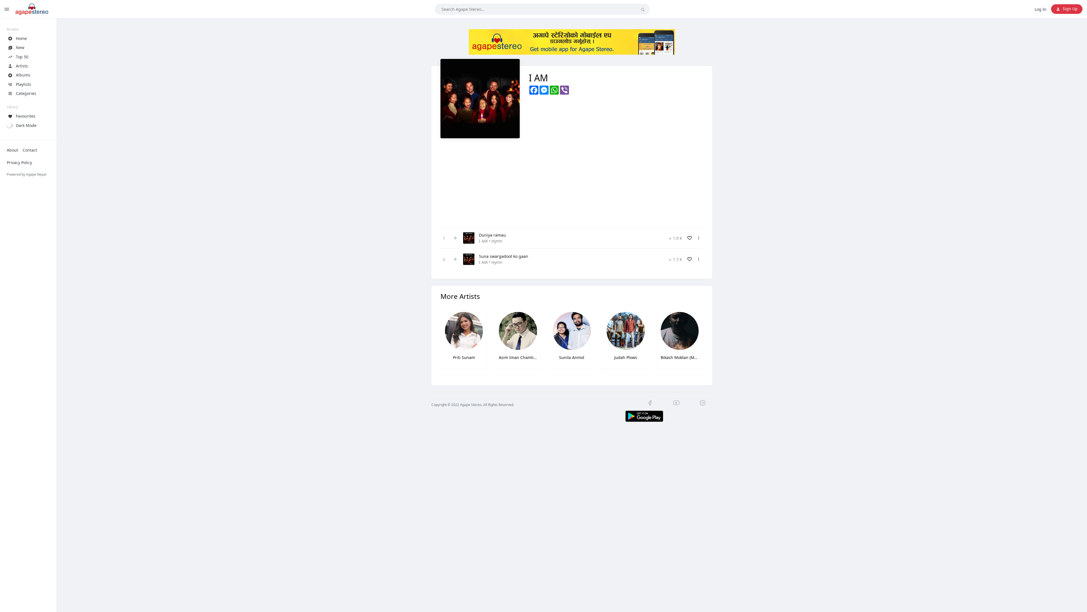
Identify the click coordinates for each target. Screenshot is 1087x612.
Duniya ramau (492, 235)
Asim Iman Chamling (518, 357)
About (12, 150)
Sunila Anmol (571, 357)
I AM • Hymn (490, 241)
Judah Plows (625, 357)
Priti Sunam (464, 357)
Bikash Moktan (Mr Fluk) (680, 357)
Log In (1041, 9)
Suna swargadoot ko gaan (503, 256)
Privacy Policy (19, 162)
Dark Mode (26, 125)
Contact (30, 150)
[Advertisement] (571, 180)
